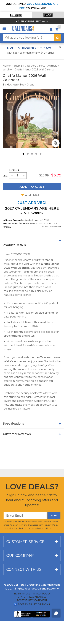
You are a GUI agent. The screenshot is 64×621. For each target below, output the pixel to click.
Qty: (5, 175)
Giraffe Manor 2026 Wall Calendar (35, 69)
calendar (49, 271)
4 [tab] (36, 154)
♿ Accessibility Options (32, 604)
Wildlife (7, 69)
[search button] (57, 37)
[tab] (32, 240)
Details (45, 21)
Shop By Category (25, 65)
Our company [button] (20, 555)
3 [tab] (32, 154)
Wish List (32, 194)
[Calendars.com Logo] (23, 28)
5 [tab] (40, 154)
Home (7, 65)
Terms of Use (22, 594)
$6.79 (56, 175)
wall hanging (15, 307)
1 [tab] (23, 154)
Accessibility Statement (32, 600)
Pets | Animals (48, 65)
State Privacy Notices (32, 597)
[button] (16, 15)
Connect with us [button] (23, 569)
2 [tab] (28, 154)
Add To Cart (32, 186)
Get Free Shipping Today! (28, 20)
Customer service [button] (25, 542)
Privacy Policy (41, 594)
